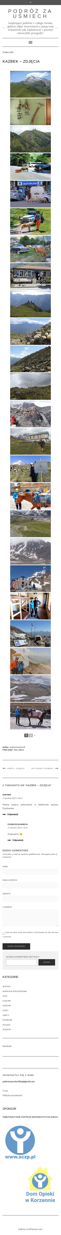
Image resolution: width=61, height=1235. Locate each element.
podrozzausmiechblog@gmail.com (19, 1082)
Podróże (7, 1020)
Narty (6, 1015)
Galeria (21, 750)
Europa (7, 1001)
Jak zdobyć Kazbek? (42, 768)
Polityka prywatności (13, 1095)
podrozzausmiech (17, 747)
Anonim (7, 795)
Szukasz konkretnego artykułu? (22, 957)
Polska (6, 1025)
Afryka (6, 986)
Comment (7, 907)
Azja (15, 750)
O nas (5, 1091)
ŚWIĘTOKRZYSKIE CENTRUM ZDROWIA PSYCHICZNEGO (30, 1117)
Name (5, 867)
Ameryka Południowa (15, 991)
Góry (5, 1010)
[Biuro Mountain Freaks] (30, 276)
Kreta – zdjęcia (16, 768)
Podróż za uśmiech (30, 13)
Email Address (10, 880)
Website (7, 894)
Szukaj (46, 962)
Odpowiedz (12, 814)
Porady (7, 1029)
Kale (20, 1229)
